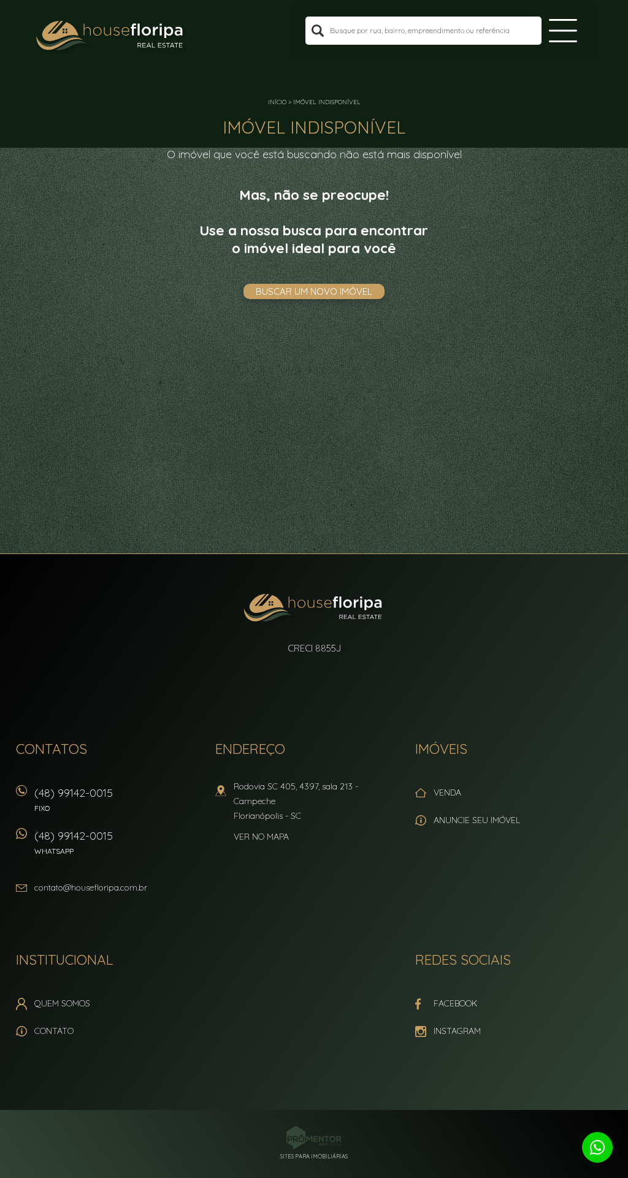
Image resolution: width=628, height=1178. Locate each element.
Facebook (455, 1003)
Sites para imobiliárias (314, 1156)
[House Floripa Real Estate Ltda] (111, 36)
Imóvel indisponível (327, 102)
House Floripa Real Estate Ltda (314, 609)
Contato (54, 1030)
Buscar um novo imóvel (314, 291)
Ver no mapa (261, 836)
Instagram (457, 1030)
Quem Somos (62, 1003)
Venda (447, 792)
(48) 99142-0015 (73, 799)
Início (277, 102)
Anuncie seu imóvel (477, 820)
